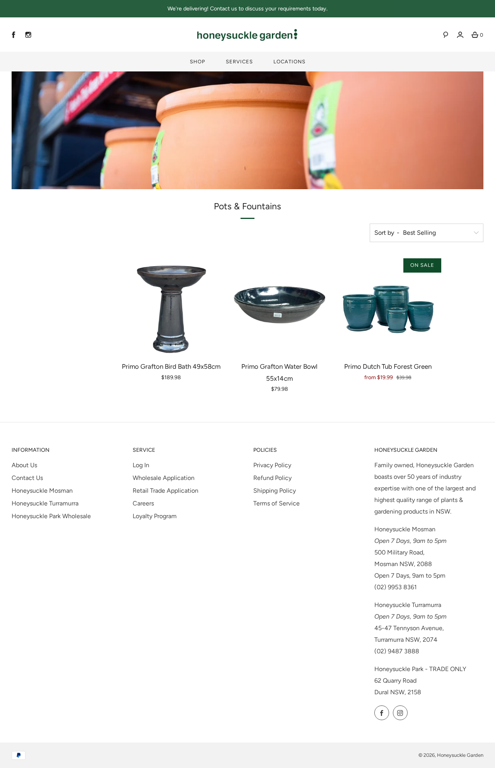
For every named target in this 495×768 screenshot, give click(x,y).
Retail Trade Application (165, 490)
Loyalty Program (155, 516)
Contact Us (27, 477)
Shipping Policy (274, 490)
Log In (141, 465)
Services (239, 61)
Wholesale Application (164, 477)
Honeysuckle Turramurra (45, 503)
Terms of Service (276, 503)
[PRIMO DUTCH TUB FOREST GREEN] (387, 305)
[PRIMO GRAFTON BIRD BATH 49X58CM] (171, 305)
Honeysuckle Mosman (42, 490)
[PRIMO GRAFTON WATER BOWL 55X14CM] (279, 305)
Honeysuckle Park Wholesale (51, 516)
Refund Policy (272, 477)
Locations (289, 61)
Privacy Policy (272, 465)
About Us (24, 465)
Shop (197, 61)
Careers (143, 503)
